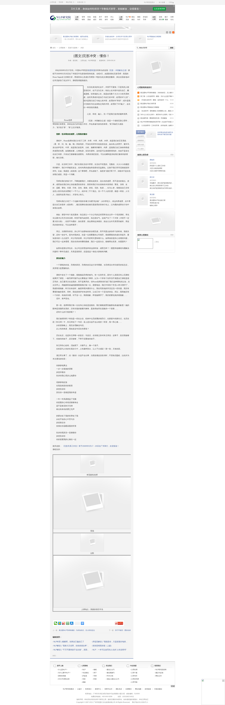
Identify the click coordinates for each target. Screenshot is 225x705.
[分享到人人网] (71, 623)
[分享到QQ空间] (59, 623)
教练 (133, 17)
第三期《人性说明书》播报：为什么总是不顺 (156, 96)
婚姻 (84, 682)
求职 (100, 19)
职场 (89, 17)
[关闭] (174, 6)
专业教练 (85, 673)
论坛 (172, 19)
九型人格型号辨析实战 (157, 171)
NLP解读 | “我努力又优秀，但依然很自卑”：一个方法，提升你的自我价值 (83, 646)
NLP (127, 17)
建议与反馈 (159, 673)
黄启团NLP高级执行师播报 (149, 107)
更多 (172, 155)
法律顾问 (128, 689)
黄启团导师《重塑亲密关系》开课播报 (153, 118)
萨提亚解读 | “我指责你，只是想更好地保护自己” (112, 642)
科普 (95, 679)
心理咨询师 (135, 679)
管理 (83, 17)
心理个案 (134, 673)
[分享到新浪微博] (63, 623)
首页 (54, 48)
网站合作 (158, 676)
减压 (94, 19)
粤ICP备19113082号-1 (140, 702)
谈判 (106, 19)
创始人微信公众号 (113, 679)
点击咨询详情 (159, 9)
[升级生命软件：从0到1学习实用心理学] (98, 36)
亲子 (100, 17)
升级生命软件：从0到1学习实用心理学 (118, 36)
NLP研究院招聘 (160, 670)
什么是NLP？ (62, 670)
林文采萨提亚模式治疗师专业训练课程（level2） (167, 188)
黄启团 (152, 194)
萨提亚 (145, 17)
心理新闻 (62, 48)
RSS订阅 (110, 676)
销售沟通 (141, 145)
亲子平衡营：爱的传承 (123, 630)
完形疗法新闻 (72, 48)
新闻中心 (98, 689)
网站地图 (138, 689)
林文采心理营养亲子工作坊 (159, 185)
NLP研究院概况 (68, 689)
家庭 (94, 17)
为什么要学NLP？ (64, 673)
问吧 (172, 17)
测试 (160, 19)
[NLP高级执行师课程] (140, 36)
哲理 (106, 17)
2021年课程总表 (64, 679)
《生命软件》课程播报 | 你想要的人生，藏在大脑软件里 (159, 111)
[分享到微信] (55, 623)
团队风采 (119, 689)
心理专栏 (134, 676)
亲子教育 (141, 132)
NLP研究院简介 (149, 2)
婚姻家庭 (141, 140)
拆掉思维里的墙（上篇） (103, 646)
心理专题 (53, 2)
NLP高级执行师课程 (154, 36)
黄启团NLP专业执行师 (157, 200)
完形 (127, 19)
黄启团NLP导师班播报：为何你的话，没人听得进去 (77, 630)
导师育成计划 (154, 203)
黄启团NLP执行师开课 (148, 104)
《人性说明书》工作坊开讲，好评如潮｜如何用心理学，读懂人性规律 (164, 125)
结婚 (112, 19)
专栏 (138, 19)
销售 (83, 19)
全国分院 (80, 2)
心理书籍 (134, 682)
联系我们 (88, 689)
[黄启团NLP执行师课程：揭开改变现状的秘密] (56, 36)
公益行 (79, 689)
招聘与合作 (108, 689)
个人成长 (141, 149)
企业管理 (141, 136)
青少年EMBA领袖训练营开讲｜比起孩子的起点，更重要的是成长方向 (164, 122)
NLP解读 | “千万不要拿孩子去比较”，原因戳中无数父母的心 (78, 650)
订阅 (170, 2)
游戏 (160, 17)
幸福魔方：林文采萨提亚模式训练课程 (163, 183)
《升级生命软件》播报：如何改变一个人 (154, 100)
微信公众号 (111, 670)
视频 (166, 19)
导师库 (61, 2)
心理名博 (134, 670)
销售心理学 (154, 205)
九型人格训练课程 (156, 168)
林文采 (152, 177)
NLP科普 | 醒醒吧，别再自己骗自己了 (69, 642)
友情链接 (148, 689)
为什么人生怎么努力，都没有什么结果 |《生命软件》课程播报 (161, 114)
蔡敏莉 (152, 160)
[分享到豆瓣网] (67, 623)
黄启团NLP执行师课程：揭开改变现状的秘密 (77, 36)
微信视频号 (111, 673)
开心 (112, 17)
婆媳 (89, 19)
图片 (166, 17)
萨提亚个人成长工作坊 (157, 166)
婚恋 (133, 19)
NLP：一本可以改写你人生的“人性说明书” (110, 650)
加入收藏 (162, 2)
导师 (144, 19)
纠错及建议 (158, 689)
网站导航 (69, 2)
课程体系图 (62, 676)
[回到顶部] (173, 686)
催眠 (138, 17)
